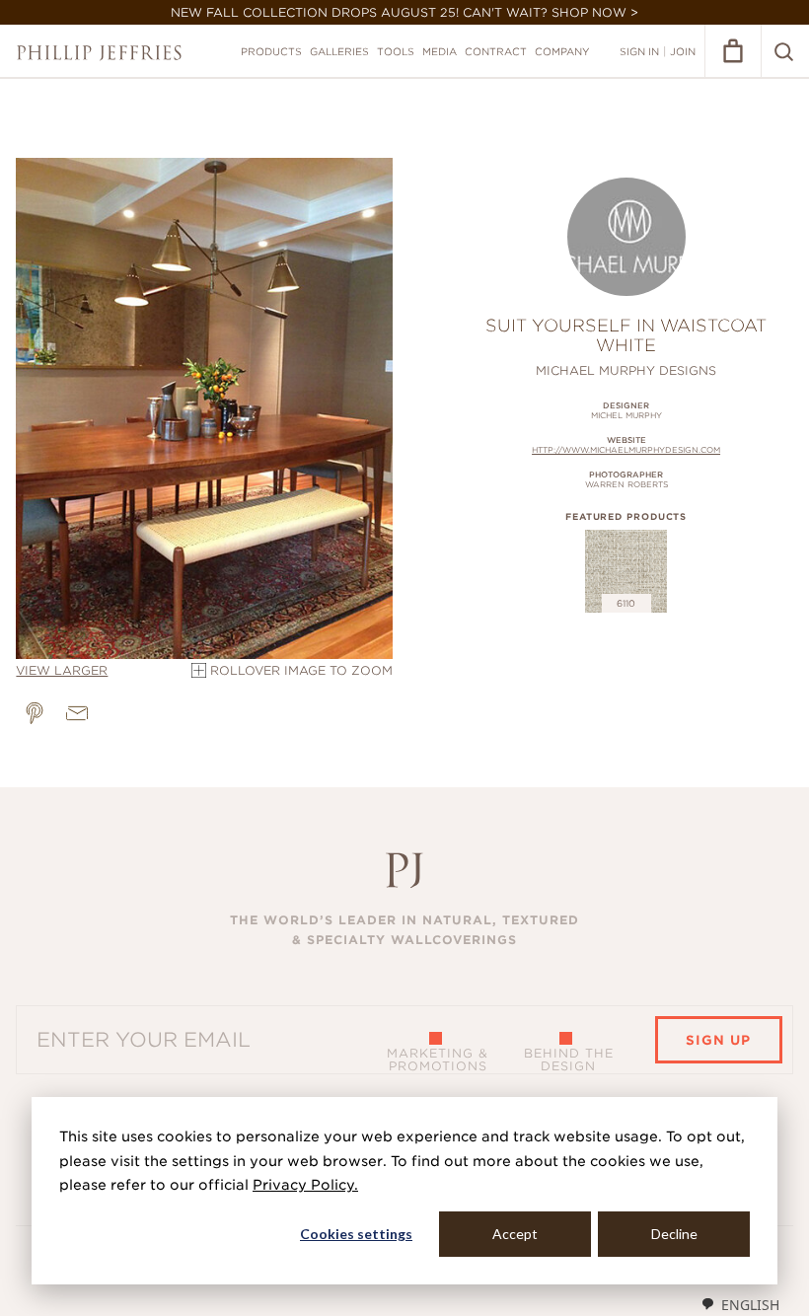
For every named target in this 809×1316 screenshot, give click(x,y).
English (750, 1304)
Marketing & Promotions (437, 1059)
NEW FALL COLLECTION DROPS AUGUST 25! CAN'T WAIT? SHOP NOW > (404, 12)
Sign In (639, 51)
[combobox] (740, 1304)
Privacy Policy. (305, 1185)
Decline (674, 1233)
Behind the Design (569, 1059)
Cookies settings (356, 1233)
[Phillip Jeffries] (99, 52)
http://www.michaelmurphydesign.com (626, 450)
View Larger (62, 670)
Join (683, 51)
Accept (515, 1233)
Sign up (718, 1040)
